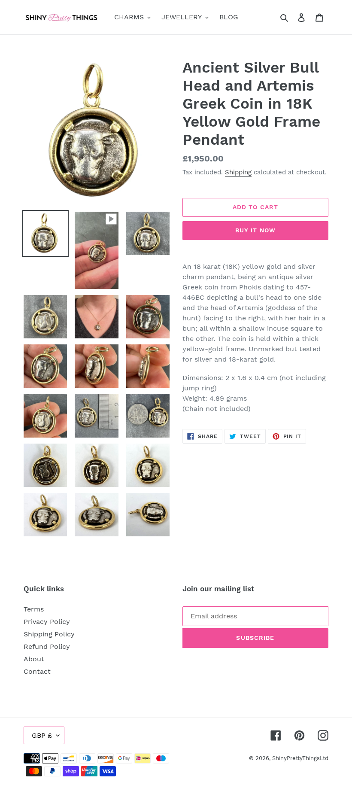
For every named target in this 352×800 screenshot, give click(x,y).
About (34, 659)
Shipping (238, 172)
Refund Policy (47, 646)
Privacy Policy (47, 621)
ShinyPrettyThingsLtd (300, 758)
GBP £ (42, 735)
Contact (37, 671)
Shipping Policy (49, 634)
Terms (34, 609)
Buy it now (255, 230)
